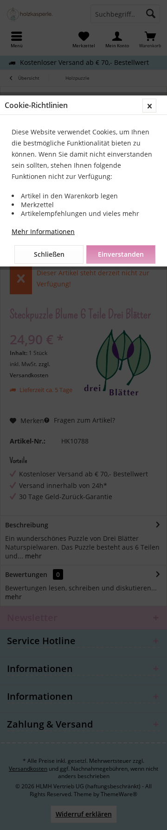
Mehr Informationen (43, 231)
